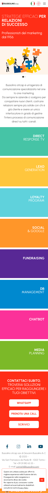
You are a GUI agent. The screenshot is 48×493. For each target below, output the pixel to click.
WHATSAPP (24, 403)
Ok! (42, 480)
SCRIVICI (24, 424)
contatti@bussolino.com (27, 466)
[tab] (23, 77)
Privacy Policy (23, 488)
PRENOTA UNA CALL (24, 413)
